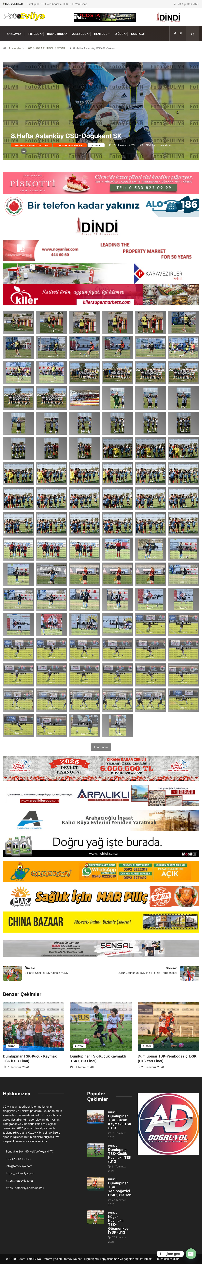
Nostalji (138, 33)
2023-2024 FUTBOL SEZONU (47, 48)
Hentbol (100, 33)
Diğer (119, 33)
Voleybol (78, 33)
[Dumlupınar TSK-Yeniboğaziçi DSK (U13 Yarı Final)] (95, 1184)
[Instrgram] (181, 33)
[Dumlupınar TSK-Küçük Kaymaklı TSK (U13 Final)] (95, 1117)
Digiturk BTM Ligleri (70, 145)
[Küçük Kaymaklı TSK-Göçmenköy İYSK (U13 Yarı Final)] (95, 1217)
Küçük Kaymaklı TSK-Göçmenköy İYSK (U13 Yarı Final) (59, 4)
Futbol (33, 33)
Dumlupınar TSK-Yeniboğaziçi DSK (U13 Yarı (120, 1189)
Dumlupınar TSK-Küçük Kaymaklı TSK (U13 (119, 1122)
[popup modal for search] (192, 33)
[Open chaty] (191, 1253)
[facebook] (175, 33)
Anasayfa (14, 33)
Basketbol (55, 33)
